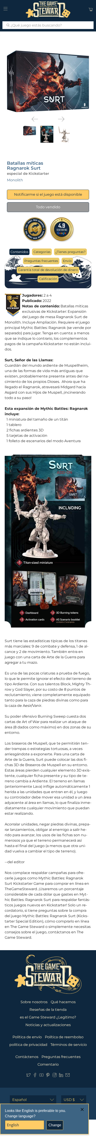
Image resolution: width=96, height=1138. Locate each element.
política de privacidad (28, 1045)
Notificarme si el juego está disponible (48, 194)
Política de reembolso (64, 1037)
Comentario (48, 1064)
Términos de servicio (68, 1045)
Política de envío (27, 1037)
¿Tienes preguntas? (70, 252)
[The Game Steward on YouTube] (41, 1076)
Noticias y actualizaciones (48, 1025)
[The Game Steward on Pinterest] (48, 1076)
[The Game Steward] (48, 9)
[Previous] (34, 119)
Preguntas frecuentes (41, 261)
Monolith (15, 180)
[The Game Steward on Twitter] (28, 1076)
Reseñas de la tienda (48, 1009)
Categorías (41, 252)
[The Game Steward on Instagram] (54, 1076)
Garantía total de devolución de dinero (48, 270)
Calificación (48, 279)
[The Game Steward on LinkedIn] (61, 1076)
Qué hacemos (63, 1002)
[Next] (61, 119)
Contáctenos (26, 1057)
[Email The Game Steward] (67, 1076)
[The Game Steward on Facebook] (35, 1076)
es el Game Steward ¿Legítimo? (48, 1017)
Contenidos (19, 252)
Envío (67, 261)
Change (54, 1125)
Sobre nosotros (34, 1002)
